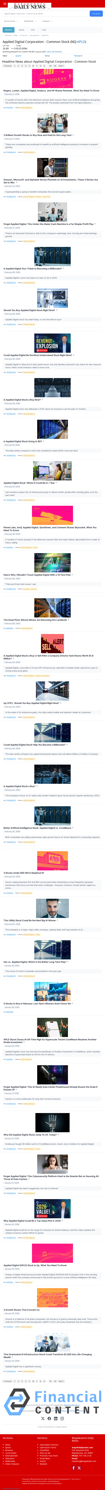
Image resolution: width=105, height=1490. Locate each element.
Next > (61, 66)
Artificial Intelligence (26, 107)
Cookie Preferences (53, 1481)
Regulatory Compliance (30, 589)
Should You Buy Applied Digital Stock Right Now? (31, 310)
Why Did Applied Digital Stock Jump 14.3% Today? (31, 1134)
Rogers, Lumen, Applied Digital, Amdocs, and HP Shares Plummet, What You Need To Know (51, 90)
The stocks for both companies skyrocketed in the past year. (33, 971)
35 (50, 66)
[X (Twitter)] (43, 1419)
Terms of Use (75, 1479)
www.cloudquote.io (72, 1405)
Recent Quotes (9, 21)
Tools (44, 30)
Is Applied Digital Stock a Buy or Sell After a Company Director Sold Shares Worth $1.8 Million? (48, 657)
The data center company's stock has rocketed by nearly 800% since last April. (42, 450)
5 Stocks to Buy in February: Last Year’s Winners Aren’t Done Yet (38, 1003)
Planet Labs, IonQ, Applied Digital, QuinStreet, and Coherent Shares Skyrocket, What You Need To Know (50, 529)
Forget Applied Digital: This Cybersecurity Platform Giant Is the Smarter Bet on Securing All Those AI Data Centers (51, 1177)
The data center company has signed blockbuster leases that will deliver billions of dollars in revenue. (52, 754)
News (15, 35)
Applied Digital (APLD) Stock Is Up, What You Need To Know (35, 1265)
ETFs (33, 30)
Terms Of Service (77, 1411)
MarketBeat (10, 628)
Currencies (23, 35)
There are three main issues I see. (21, 584)
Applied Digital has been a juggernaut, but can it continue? (32, 1188)
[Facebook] (49, 1419)
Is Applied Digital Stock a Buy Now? (23, 399)
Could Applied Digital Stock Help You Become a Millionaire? (36, 744)
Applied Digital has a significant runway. (23, 1366)
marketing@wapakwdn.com (84, 1461)
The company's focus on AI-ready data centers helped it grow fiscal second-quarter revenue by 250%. (52, 795)
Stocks (21, 30)
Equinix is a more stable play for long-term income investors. (33, 1099)
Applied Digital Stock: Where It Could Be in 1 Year (30, 483)
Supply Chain (46, 196)
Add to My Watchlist (54, 52)
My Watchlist (28, 21)
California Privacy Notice (39, 1481)
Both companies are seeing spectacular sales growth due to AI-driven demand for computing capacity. (53, 837)
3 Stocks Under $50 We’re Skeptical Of (24, 872)
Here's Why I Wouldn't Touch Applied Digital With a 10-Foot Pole (38, 574)
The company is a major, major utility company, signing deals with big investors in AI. (44, 929)
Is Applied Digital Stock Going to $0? (24, 441)
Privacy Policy (60, 1411)
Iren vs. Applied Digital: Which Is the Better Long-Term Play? (36, 962)
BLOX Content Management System (40, 1483)
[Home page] (29, 5)
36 (55, 66)
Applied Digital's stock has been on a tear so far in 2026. (31, 278)
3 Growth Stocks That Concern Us (22, 1309)
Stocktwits (10, 1059)
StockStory (10, 107)
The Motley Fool (11, 152)
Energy (38, 934)
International (34, 35)
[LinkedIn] (56, 1419)
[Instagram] (62, 1419)
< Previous (7, 66)
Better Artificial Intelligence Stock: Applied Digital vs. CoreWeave (39, 828)
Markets (8, 30)
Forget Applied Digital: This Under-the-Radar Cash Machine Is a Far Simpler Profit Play (50, 224)
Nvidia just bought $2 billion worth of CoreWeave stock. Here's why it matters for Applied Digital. (50, 1144)
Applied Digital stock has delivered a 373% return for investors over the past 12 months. (46, 409)
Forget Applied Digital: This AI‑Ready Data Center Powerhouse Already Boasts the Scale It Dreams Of (50, 1088)
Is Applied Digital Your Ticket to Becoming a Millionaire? (34, 268)
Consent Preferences (11, 1488)
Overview (8, 35)
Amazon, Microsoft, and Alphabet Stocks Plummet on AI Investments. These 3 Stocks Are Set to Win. (51, 181)
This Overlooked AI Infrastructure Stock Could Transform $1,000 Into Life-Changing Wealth (48, 1356)
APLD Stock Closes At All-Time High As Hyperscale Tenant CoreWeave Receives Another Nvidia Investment (50, 1041)
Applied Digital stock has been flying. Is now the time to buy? (33, 319)
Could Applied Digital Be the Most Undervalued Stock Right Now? (39, 355)
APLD (81, 41)
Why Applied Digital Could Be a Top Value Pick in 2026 (33, 1220)
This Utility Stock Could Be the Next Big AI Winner (31, 920)
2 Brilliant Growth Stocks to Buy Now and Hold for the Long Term (39, 135)
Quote (18, 55)
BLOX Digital (58, 1483)
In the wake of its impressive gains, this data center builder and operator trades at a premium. (48, 712)
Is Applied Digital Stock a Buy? (21, 786)
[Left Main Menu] (5, 4)
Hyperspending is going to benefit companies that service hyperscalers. (38, 192)
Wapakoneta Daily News (40, 1479)
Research (78, 55)
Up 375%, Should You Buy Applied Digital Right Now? (33, 703)
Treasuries (45, 35)
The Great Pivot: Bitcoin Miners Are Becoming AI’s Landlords (36, 620)
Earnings (38, 196)
